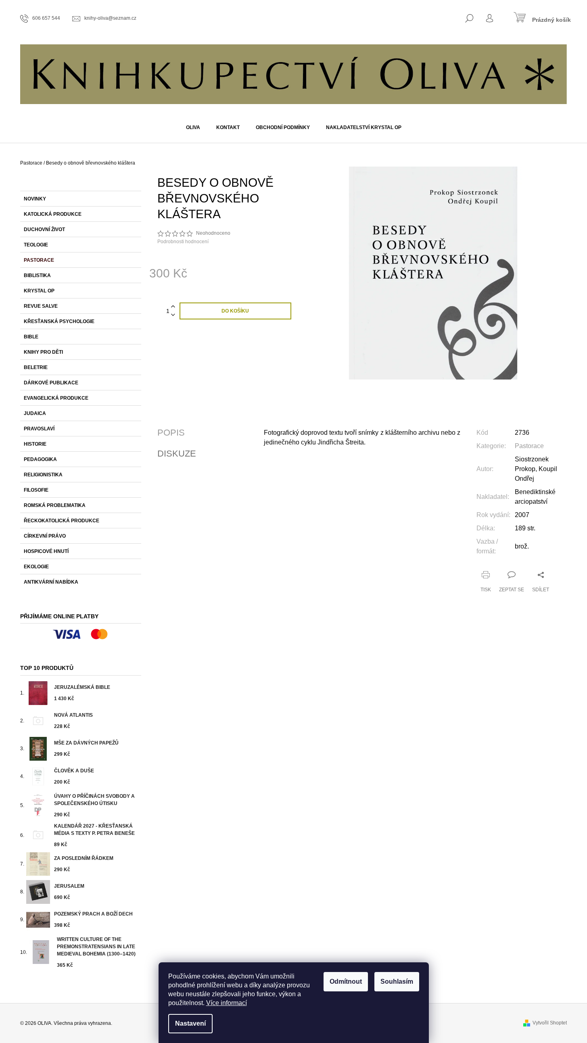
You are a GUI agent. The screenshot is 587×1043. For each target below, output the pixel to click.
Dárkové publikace (51, 383)
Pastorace (39, 260)
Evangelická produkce (56, 398)
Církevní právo (45, 536)
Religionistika (43, 475)
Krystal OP (39, 291)
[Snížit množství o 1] (173, 315)
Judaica (35, 413)
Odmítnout (346, 981)
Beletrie (36, 367)
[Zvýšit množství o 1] (173, 306)
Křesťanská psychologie (59, 321)
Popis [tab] (171, 433)
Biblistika (37, 275)
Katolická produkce (52, 214)
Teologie (36, 245)
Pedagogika (40, 459)
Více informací (226, 1002)
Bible (31, 337)
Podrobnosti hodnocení (183, 241)
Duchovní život (44, 229)
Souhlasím (396, 981)
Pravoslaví (39, 429)
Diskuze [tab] (176, 454)
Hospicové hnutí (46, 551)
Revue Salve (41, 306)
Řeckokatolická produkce (61, 521)
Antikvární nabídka (51, 582)
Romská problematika (55, 505)
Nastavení (190, 1023)
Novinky (35, 199)
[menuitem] (193, 127)
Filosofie (36, 490)
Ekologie (36, 566)
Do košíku (235, 311)
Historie (35, 444)
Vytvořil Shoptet (550, 1023)
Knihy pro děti (43, 352)
